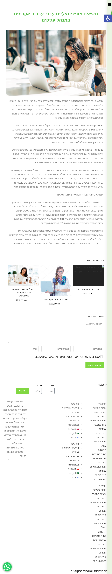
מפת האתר (73, 424)
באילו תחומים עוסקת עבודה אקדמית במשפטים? (23, 292)
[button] (108, 18)
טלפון (39, 385)
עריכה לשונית (99, 458)
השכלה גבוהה (99, 479)
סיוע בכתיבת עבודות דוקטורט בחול (98, 441)
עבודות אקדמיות (98, 466)
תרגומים (102, 450)
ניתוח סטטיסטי (99, 454)
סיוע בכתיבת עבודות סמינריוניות (100, 429)
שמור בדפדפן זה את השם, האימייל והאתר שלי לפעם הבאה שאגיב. (67, 356)
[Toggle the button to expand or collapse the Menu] (109, 3)
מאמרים (102, 462)
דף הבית (102, 403)
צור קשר (75, 403)
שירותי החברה (99, 412)
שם (53, 385)
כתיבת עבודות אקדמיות (56, 299)
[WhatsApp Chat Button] (7, 566)
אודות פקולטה (99, 408)
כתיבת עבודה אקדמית (88, 289)
